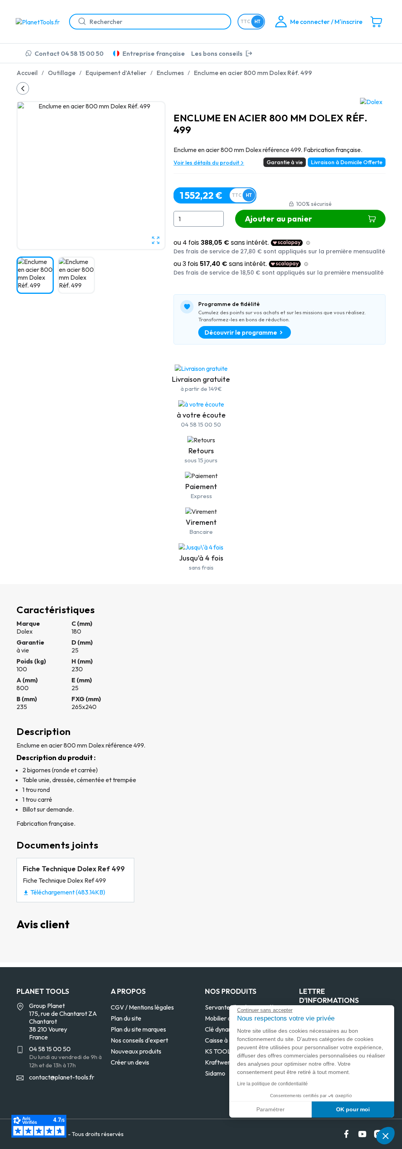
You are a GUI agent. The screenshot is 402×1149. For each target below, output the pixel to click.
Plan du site (126, 1018)
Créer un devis (130, 1062)
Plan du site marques (138, 1029)
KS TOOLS (219, 1051)
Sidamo (215, 1073)
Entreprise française (153, 53)
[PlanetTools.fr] (39, 21)
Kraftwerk (219, 1062)
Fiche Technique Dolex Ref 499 (74, 868)
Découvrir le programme (241, 332)
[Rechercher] (79, 21)
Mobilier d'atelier (227, 1018)
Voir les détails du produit (207, 162)
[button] (385, 1135)
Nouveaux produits (136, 1051)
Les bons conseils (217, 53)
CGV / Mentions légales (142, 1007)
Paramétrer (270, 1109)
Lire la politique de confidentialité (272, 1084)
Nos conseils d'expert (139, 1040)
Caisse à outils (224, 1040)
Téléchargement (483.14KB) (64, 892)
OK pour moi (353, 1109)
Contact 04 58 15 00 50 (69, 53)
